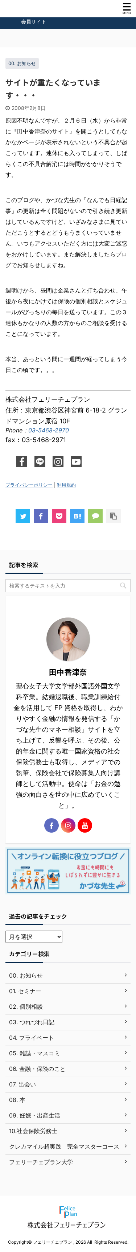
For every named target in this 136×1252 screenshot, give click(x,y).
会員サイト (33, 21)
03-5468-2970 (48, 430)
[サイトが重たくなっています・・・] (77, 516)
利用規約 (66, 485)
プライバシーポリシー (29, 485)
